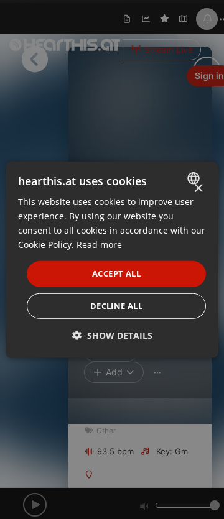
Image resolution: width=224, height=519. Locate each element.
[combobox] (195, 178)
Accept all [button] (116, 273)
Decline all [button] (116, 305)
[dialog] (112, 259)
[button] (112, 335)
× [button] (198, 188)
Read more (99, 244)
